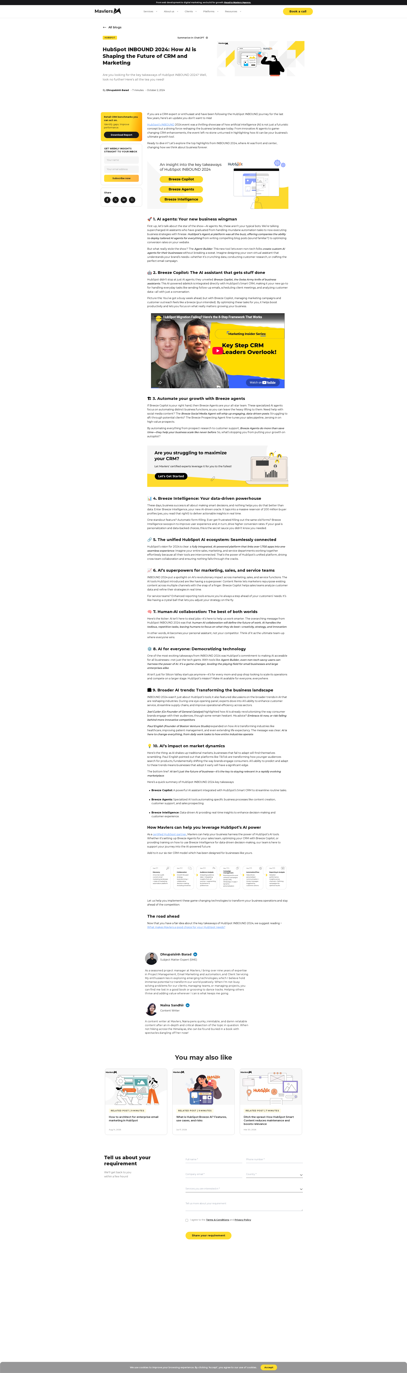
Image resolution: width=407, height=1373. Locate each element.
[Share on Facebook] (107, 200)
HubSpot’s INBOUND (160, 124)
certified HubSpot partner (169, 834)
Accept (268, 1367)
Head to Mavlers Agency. (237, 2)
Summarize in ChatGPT (190, 37)
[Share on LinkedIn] (124, 200)
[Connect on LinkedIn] (195, 954)
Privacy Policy (243, 1219)
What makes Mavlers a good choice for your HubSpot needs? (186, 927)
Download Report (121, 134)
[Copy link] (132, 200)
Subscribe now (121, 178)
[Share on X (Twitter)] (115, 200)
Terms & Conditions (217, 1219)
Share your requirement (208, 1235)
